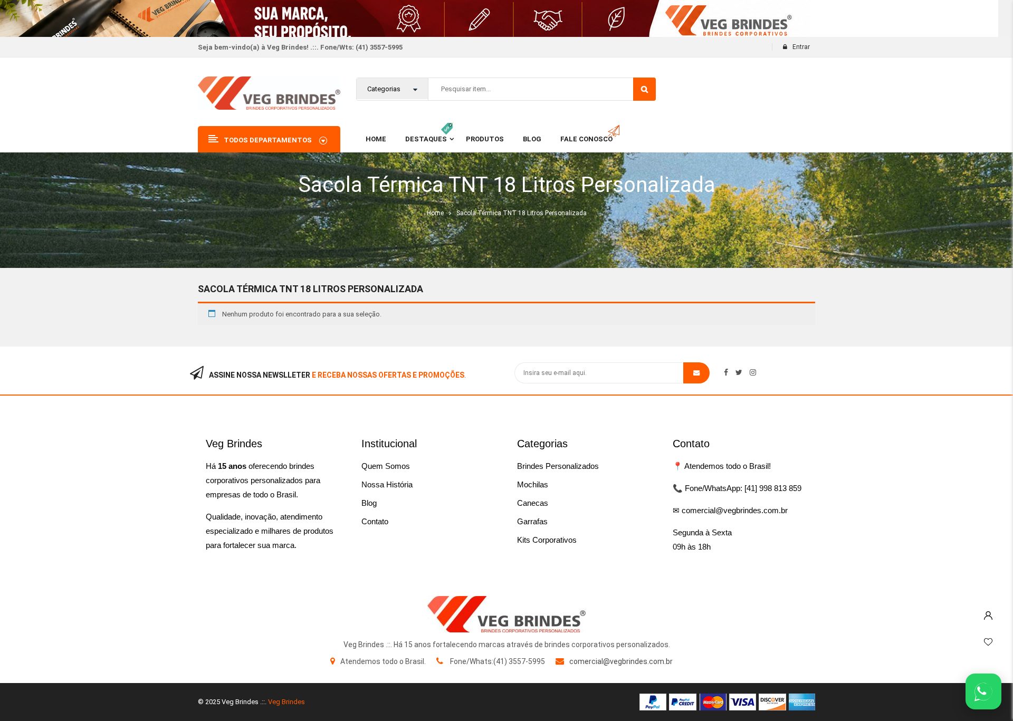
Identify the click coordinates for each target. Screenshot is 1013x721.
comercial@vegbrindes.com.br (621, 661)
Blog (369, 502)
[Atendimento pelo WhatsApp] (983, 691)
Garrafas (532, 521)
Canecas (532, 502)
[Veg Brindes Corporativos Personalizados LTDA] (506, 614)
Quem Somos (385, 466)
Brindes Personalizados (558, 466)
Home (435, 213)
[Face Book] (726, 372)
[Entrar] (988, 613)
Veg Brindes (286, 702)
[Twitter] (738, 372)
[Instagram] (753, 372)
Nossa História (387, 484)
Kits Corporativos (547, 539)
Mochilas (532, 484)
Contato (374, 521)
